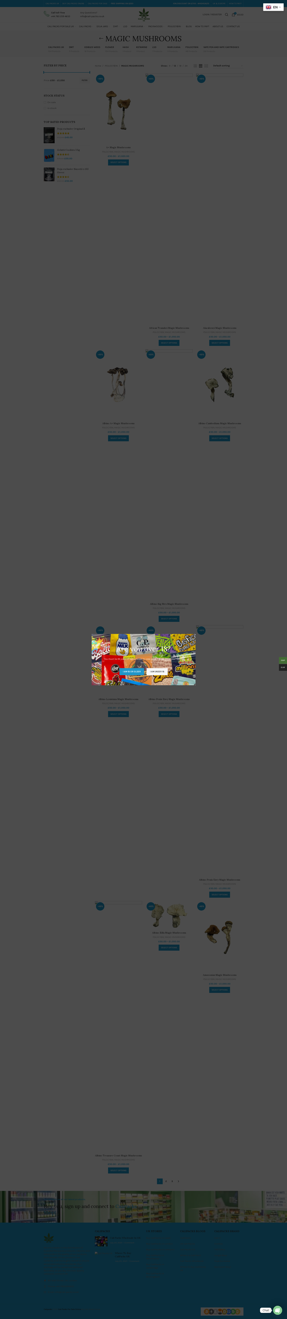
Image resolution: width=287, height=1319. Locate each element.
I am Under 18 (157, 671)
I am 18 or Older (132, 671)
